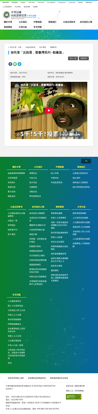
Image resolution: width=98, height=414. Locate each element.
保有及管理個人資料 (16, 378)
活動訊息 (33, 192)
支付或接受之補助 (37, 256)
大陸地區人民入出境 (16, 310)
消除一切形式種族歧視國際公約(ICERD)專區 (59, 225)
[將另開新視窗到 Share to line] (15, 64)
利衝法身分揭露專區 (38, 277)
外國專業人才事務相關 (81, 245)
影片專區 (42, 47)
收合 (86, 161)
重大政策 (11, 192)
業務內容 (11, 187)
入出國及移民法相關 (81, 222)
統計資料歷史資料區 (81, 187)
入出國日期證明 (14, 341)
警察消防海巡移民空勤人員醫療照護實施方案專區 (59, 278)
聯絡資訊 (11, 196)
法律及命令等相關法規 (38, 219)
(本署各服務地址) (44, 397)
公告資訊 (23, 22)
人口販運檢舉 (7, 6)
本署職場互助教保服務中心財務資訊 (38, 282)
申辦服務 (38, 22)
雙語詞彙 (27, 6)
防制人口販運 (56, 237)
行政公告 (33, 178)
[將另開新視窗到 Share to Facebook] (10, 64)
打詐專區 (18, 6)
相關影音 (53, 47)
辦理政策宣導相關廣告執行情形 (38, 270)
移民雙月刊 (12, 230)
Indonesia (41, 2)
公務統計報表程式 (80, 173)
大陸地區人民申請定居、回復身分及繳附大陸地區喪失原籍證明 (16, 354)
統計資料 (76, 178)
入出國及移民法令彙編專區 (16, 214)
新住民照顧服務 (14, 319)
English (23, 2)
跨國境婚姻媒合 (14, 324)
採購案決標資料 (36, 251)
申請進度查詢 (56, 182)
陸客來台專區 (56, 266)
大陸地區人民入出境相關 (81, 233)
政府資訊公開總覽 (37, 213)
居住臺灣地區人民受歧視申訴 (16, 330)
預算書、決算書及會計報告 (38, 240)
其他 (10, 363)
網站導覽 (6, 2)
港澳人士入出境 (14, 336)
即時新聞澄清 (35, 196)
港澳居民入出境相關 (81, 227)
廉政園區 (55, 270)
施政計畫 (33, 234)
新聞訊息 (33, 173)
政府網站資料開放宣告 (37, 378)
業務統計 (52, 22)
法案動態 (33, 187)
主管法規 (23, 27)
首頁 (19, 47)
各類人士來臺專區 (58, 218)
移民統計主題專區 (80, 182)
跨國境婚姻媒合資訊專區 (59, 248)
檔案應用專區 (35, 265)
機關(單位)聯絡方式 (37, 225)
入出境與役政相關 (80, 218)
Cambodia (71, 2)
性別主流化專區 (57, 242)
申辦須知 (55, 178)
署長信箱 (89, 2)
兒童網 (35, 6)
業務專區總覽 (56, 213)
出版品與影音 (69, 22)
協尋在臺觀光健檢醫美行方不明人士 (59, 259)
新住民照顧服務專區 (59, 233)
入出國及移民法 (14, 301)
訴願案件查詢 (35, 246)
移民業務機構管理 (58, 254)
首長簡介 (11, 182)
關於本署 (8, 22)
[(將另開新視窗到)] (73, 397)
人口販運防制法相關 (81, 239)
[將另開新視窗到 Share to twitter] (19, 64)
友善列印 (84, 58)
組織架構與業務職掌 (16, 173)
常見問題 (38, 27)
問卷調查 (15, 2)
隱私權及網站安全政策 (59, 378)
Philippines (61, 2)
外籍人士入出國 (14, 315)
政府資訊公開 (86, 22)
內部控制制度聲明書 (38, 260)
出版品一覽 (12, 221)
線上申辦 (55, 173)
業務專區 (8, 27)
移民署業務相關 (79, 213)
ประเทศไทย (51, 2)
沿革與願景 (12, 178)
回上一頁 (73, 58)
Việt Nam (31, 2)
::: (1, 2)
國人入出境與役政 (15, 306)
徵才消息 (33, 182)
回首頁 (80, 2)
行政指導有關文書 (37, 230)
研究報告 (11, 225)
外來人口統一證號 (15, 345)
